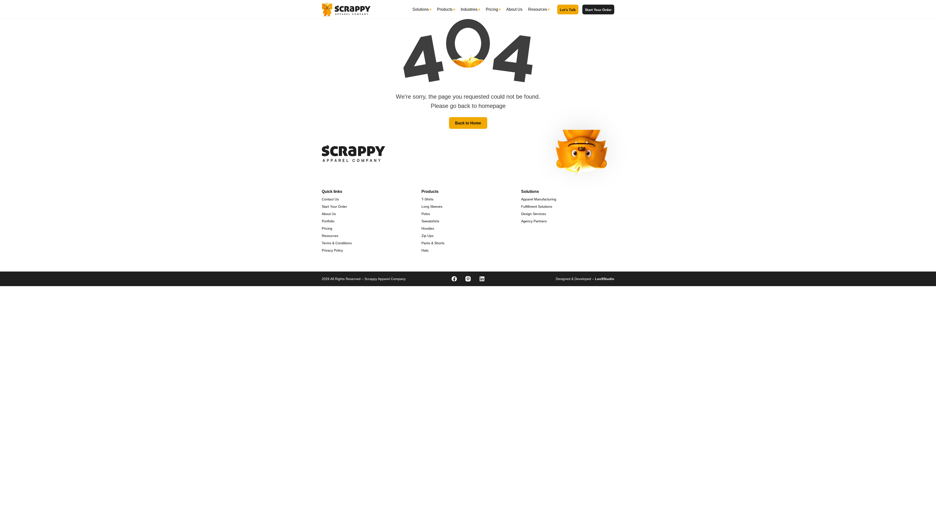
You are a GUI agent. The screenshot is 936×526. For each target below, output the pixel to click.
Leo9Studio (604, 279)
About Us (514, 9)
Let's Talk (568, 10)
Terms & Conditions (337, 243)
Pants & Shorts (432, 243)
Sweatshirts (430, 221)
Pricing (492, 9)
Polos (425, 214)
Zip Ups (427, 235)
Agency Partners (534, 221)
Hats (425, 250)
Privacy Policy (332, 250)
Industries (469, 9)
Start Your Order (598, 10)
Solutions (420, 9)
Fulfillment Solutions (536, 206)
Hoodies (427, 228)
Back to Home (468, 123)
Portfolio (328, 221)
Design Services (533, 214)
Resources (537, 9)
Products (444, 9)
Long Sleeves (431, 206)
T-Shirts (427, 199)
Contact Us (330, 199)
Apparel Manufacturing (538, 199)
